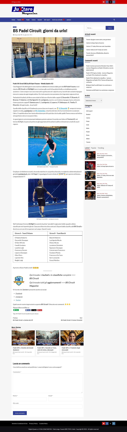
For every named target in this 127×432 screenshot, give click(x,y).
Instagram (19, 297)
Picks (25, 343)
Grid (22, 343)
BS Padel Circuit (20, 313)
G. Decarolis (63, 108)
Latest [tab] (87, 148)
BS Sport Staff (17, 35)
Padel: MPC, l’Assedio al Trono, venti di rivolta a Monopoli (47, 349)
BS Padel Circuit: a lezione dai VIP (23, 319)
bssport (32, 313)
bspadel (27, 313)
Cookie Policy (43, 423)
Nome (15, 395)
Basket (40, 20)
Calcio (34, 20)
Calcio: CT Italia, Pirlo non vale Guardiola (98, 46)
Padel (28, 20)
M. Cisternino (40, 111)
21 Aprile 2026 (77, 352)
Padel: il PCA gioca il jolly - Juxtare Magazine (99, 73)
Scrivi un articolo (58, 20)
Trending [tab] (101, 148)
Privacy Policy (33, 423)
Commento (17, 372)
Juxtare (69, 20)
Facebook (19, 293)
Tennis (20, 20)
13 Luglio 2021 (26, 35)
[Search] (114, 19)
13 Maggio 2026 (54, 352)
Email (50, 395)
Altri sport (47, 20)
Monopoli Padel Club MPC (19, 352)
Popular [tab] (93, 148)
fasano (36, 313)
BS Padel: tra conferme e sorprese (103, 90)
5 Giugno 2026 (29, 352)
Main (87, 128)
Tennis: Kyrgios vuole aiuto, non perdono (98, 39)
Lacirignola (28, 111)
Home (13, 20)
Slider (88, 138)
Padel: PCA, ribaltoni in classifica (97, 75)
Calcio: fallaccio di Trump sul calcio (96, 49)
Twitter (18, 300)
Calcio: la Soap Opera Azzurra (95, 43)
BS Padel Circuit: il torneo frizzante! (71, 319)
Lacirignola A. (23, 174)
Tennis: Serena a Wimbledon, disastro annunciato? (97, 54)
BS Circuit (34, 278)
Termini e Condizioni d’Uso (19, 423)
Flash (18, 343)
